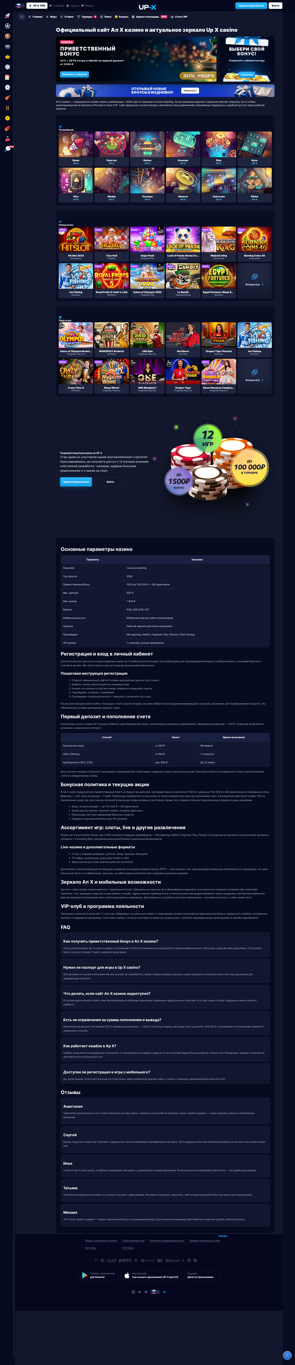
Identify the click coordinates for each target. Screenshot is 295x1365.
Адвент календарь (151, 16)
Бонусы (123, 16)
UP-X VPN (39, 5)
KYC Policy (128, 1247)
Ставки (69, 16)
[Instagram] (133, 1291)
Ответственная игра (133, 1240)
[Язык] (155, 1292)
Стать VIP (181, 16)
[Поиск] (22, 17)
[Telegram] (145, 1291)
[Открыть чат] (287, 1355)
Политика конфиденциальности (167, 1240)
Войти (275, 5)
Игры (53, 16)
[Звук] (164, 1291)
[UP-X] (147, 7)
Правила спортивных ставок (205, 1240)
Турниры (88, 16)
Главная (37, 16)
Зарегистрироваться (251, 5)
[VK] (139, 1291)
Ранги (107, 16)
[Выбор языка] (20, 5)
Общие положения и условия (101, 1240)
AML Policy (90, 1247)
